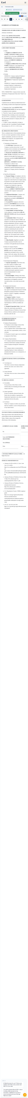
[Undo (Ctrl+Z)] (2, 19)
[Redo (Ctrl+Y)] (4, 19)
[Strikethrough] (19, 19)
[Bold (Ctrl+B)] (11, 19)
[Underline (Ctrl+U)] (16, 19)
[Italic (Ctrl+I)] (13, 19)
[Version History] (7, 19)
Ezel (3, 2)
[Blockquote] (21, 19)
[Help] (25, 1095)
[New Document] (2, 13)
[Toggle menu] (25, 2)
